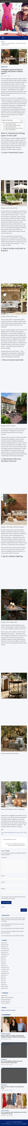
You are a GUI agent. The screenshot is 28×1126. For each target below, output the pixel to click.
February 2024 (4, 986)
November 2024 (5, 969)
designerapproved (12, 832)
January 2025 (4, 965)
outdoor (18, 832)
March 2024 (4, 984)
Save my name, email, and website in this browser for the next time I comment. (13, 897)
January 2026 (4, 946)
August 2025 (4, 956)
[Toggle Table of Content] (21, 120)
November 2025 (5, 950)
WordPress (24, 1123)
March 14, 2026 (4, 1039)
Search (3, 907)
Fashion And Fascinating (7, 997)
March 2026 (4, 943)
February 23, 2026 (5, 1064)
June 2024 (3, 979)
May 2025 (3, 961)
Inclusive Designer (5, 1001)
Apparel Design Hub (12, 31)
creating (5, 832)
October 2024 (4, 971)
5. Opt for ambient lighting (10, 129)
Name (3, 875)
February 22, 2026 (5, 1090)
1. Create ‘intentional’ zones (10, 124)
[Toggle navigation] (3, 38)
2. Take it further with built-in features (13, 125)
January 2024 (4, 988)
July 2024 (3, 977)
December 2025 (5, 948)
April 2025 (3, 963)
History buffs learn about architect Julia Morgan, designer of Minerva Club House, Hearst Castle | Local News (13, 919)
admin (9, 75)
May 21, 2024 (4, 75)
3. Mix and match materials (10, 126)
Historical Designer (6, 999)
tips (2, 834)
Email (3, 882)
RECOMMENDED (6, 1015)
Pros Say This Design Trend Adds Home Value (12, 928)
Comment (4, 857)
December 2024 (5, 967)
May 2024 (3, 980)
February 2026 (4, 944)
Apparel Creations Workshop (8, 1010)
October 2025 (4, 952)
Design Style (4, 66)
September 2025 (5, 954)
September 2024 (5, 973)
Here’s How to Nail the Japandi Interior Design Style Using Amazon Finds (15, 844)
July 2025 (3, 958)
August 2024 (4, 975)
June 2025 (3, 960)
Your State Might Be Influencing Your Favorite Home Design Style (12, 1061)
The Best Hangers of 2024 (9, 839)
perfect (22, 832)
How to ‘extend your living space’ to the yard (13, 122)
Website (3, 888)
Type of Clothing (5, 1003)
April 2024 (3, 982)
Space (25, 832)
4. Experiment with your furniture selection (14, 128)
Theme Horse (9, 1123)
